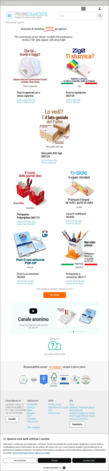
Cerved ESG (32, 404)
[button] (9, 16)
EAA (50, 410)
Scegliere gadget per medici (82, 413)
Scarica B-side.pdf (73, 223)
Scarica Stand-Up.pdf (75, 283)
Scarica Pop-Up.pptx (25, 281)
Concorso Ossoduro (79, 419)
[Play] (66, 316)
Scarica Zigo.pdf (72, 102)
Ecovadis (31, 413)
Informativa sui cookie (58, 407)
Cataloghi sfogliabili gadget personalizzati (82, 409)
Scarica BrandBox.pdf (26, 224)
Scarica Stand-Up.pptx (75, 281)
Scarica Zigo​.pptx (73, 100)
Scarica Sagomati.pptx (26, 100)
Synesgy (31, 407)
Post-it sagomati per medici (82, 416)
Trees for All (32, 421)
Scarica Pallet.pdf (48, 163)
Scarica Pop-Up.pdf (25, 283)
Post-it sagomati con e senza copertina (28, 94)
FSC (29, 416)
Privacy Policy (54, 404)
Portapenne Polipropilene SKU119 (28, 216)
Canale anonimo (33, 319)
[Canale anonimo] (33, 311)
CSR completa (33, 427)
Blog (72, 404)
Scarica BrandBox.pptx (26, 222)
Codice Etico (54, 413)
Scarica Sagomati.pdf (26, 102)
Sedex (29, 410)
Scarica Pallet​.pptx (49, 160)
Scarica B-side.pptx (74, 221)
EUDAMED (31, 419)
